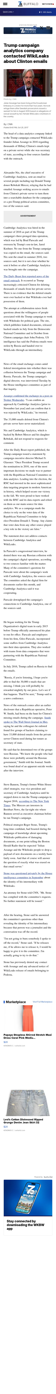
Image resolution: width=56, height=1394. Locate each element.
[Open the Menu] (5, 4)
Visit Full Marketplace (42, 1002)
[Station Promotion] (28, 31)
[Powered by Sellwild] (48, 1177)
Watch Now (47, 4)
